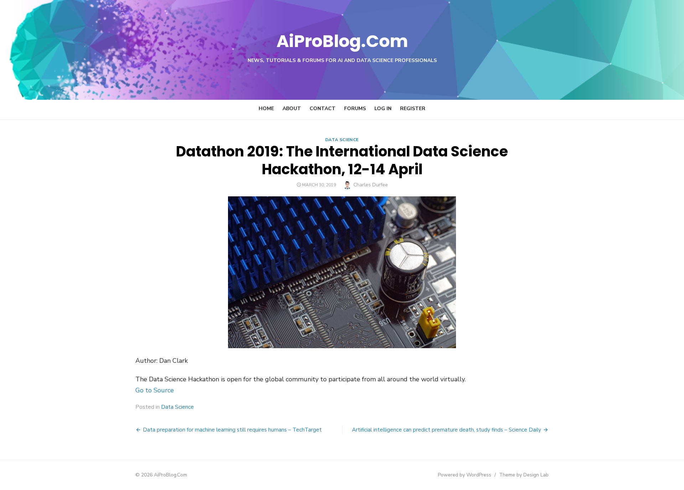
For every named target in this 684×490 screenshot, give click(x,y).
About (292, 108)
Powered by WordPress (464, 474)
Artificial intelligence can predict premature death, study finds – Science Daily (446, 429)
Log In (383, 108)
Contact (323, 108)
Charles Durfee (370, 184)
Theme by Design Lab (524, 474)
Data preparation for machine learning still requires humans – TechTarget (232, 429)
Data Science (342, 140)
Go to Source (154, 390)
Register (412, 108)
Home (266, 108)
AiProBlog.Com (342, 41)
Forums (355, 108)
